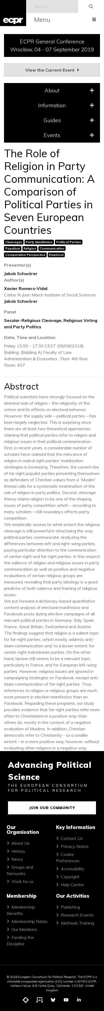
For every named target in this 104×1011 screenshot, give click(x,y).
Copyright (70, 876)
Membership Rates (29, 921)
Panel (10, 311)
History (18, 851)
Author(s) (14, 280)
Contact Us (72, 838)
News (17, 859)
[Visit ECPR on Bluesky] (53, 999)
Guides (52, 120)
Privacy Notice (75, 846)
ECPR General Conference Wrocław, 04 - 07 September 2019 (52, 45)
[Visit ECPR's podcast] (40, 1000)
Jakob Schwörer (21, 273)
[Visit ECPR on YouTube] (66, 999)
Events (52, 135)
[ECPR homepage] (13, 13)
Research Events (77, 915)
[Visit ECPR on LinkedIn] (79, 999)
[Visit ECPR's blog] (26, 1000)
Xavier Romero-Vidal (25, 288)
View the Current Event (50, 70)
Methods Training (77, 923)
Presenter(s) (17, 265)
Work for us (22, 881)
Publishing (70, 907)
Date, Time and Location (29, 337)
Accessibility (73, 868)
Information (52, 105)
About (52, 90)
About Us (20, 843)
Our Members (24, 929)
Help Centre (72, 884)
